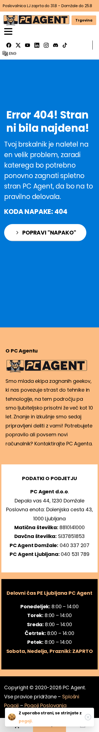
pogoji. (26, 721)
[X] (18, 45)
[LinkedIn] (36, 45)
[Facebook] (8, 45)
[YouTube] (27, 45)
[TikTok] (64, 45)
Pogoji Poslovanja (45, 705)
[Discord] (55, 45)
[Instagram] (46, 45)
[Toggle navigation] (8, 31)
